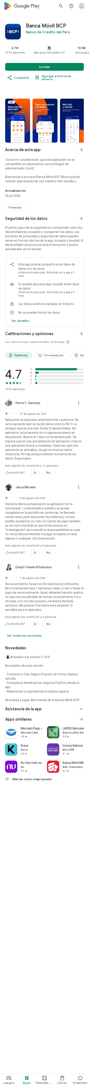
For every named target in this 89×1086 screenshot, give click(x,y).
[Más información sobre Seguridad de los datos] (81, 218)
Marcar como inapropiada (28, 779)
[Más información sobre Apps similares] (81, 719)
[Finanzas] (15, 207)
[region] (44, 50)
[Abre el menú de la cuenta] (81, 6)
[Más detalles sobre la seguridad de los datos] (20, 321)
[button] (63, 52)
